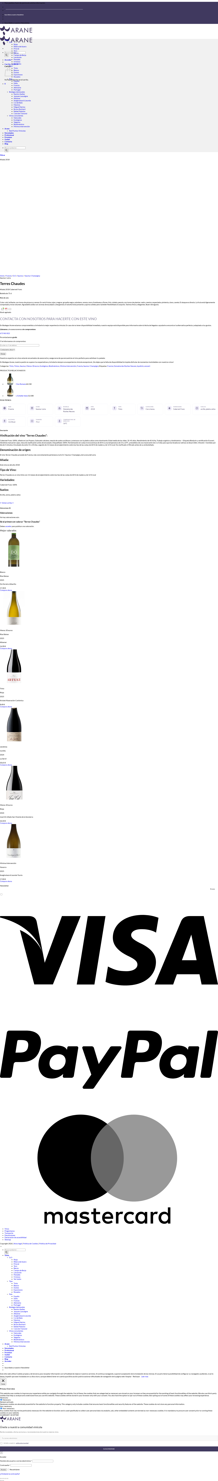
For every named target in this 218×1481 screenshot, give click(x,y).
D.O (10, 42)
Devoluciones (10, 1235)
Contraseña (5, 1465)
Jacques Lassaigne (21, 96)
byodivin (140, 366)
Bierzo (16, 53)
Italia (16, 83)
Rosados (17, 77)
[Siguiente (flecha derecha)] (3, 1480)
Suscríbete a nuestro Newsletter (14, 15)
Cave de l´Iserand (20, 113)
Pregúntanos (10, 1231)
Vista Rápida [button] (5, 568)
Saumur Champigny (32, 276)
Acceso (3, 1470)
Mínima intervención (22, 126)
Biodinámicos (19, 124)
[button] (8, 60)
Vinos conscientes (16, 116)
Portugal (17, 90)
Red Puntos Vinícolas (17, 131)
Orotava (17, 61)
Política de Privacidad (47, 1243)
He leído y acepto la (16, 1443)
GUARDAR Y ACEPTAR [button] (9, 1415)
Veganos (17, 122)
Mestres (17, 105)
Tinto (16, 68)
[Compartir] (5, 1478)
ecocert (147, 366)
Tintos (16, 366)
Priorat (16, 49)
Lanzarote (17, 57)
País (10, 79)
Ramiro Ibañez (19, 94)
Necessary (7, 1400)
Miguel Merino (19, 107)
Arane (7, 128)
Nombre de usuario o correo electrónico (16, 1461)
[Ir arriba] (1, 1246)
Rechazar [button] (136, 1376)
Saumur (20, 276)
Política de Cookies (30, 1243)
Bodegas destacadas (17, 92)
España (16, 81)
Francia (16, 85)
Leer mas (144, 1376)
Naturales (17, 118)
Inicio (2, 276)
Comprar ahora (6, 590)
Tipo (11, 66)
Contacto (8, 141)
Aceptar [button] (128, 1376)
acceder (8, 526)
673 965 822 (5, 333)
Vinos (7, 40)
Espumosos (18, 74)
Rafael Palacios (19, 111)
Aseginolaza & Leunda (22, 100)
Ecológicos (18, 120)
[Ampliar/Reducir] (1, 1478)
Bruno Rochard (19, 109)
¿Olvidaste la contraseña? (10, 1474)
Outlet (7, 139)
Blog (6, 144)
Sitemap (8, 1239)
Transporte (9, 1233)
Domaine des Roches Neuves (125, 366)
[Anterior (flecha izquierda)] (1, 1480)
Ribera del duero (20, 46)
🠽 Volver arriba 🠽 (7, 503)
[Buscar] (6, 55)
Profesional (9, 135)
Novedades (9, 133)
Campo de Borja (20, 55)
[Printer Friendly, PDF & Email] (6, 310)
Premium (8, 137)
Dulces (16, 72)
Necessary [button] (4, 1398)
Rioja (16, 44)
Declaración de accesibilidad (15, 1237)
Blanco (16, 70)
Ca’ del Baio (18, 103)
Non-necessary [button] (6, 1406)
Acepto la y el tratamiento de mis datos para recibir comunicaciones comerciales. (34, 894)
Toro (15, 51)
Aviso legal (18, 1243)
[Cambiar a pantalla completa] (3, 1478)
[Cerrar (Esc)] (7, 1478)
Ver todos (17, 64)
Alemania (17, 87)
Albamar (17, 98)
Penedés (17, 59)
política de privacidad (16, 894)
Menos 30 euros (32, 366)
